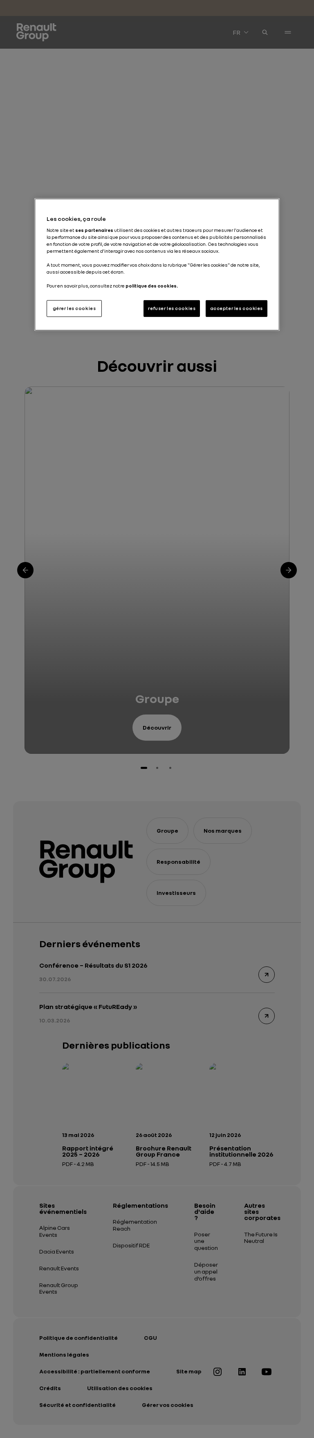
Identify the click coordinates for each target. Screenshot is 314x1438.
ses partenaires (94, 230)
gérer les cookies (74, 308)
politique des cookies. (152, 286)
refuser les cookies (171, 308)
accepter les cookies (236, 308)
